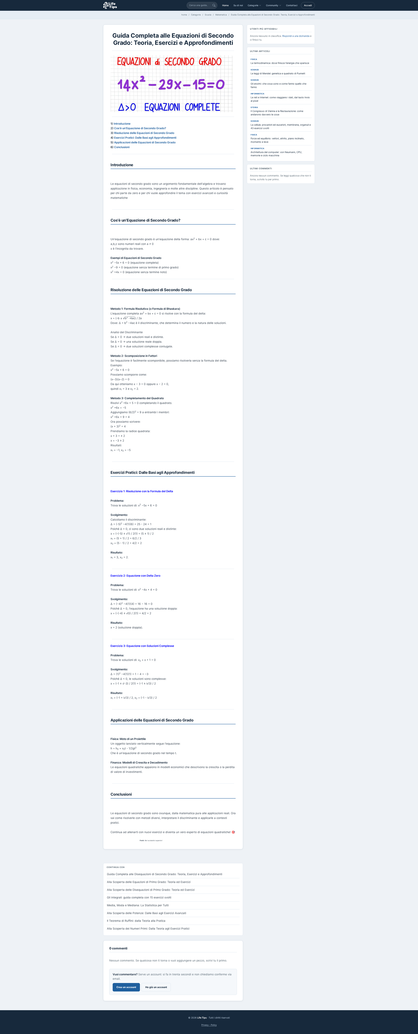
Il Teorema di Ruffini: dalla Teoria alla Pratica (136, 920)
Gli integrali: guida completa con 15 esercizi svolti (139, 897)
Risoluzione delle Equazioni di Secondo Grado (144, 133)
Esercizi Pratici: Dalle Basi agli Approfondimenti (145, 137)
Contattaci (291, 5)
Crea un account (126, 987)
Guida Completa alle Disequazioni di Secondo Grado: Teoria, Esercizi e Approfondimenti (164, 874)
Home (225, 5)
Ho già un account (156, 987)
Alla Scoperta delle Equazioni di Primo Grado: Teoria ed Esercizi (149, 882)
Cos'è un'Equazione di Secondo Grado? (140, 128)
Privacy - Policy (209, 1025)
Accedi (308, 5)
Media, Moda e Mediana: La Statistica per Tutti (138, 905)
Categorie (196, 15)
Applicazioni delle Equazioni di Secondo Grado (145, 142)
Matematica (221, 15)
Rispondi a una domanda (295, 36)
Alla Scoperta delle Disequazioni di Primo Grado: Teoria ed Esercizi (151, 889)
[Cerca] (214, 5)
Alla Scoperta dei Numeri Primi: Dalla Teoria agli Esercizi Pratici (148, 928)
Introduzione (122, 123)
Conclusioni (121, 147)
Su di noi (238, 5)
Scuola (208, 15)
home (184, 15)
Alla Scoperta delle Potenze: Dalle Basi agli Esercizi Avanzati (146, 913)
